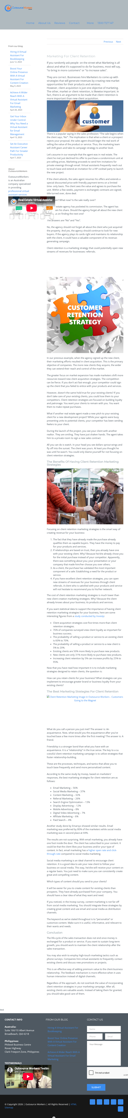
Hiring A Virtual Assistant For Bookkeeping (18, 55)
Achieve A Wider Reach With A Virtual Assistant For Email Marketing (18, 99)
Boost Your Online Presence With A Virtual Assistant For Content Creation (19, 75)
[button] (118, 22)
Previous (108, 41)
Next (118, 41)
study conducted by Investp (89, 616)
